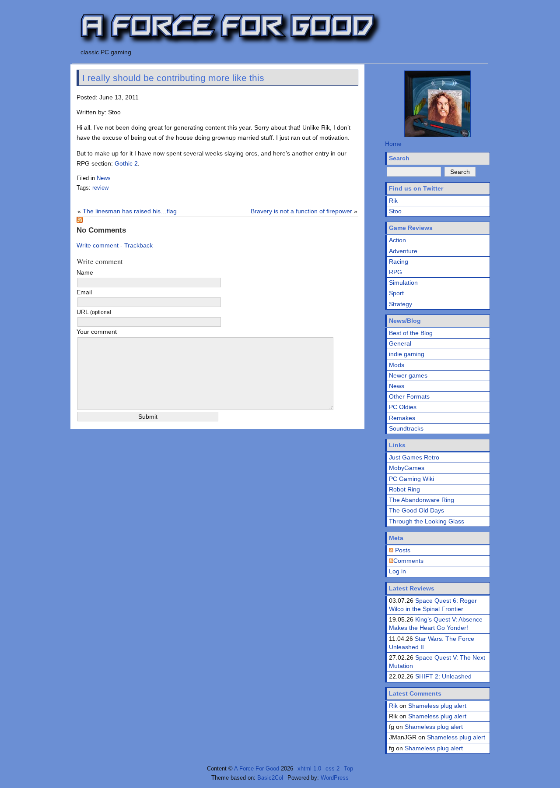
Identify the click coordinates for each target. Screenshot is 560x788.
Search (399, 158)
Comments (408, 560)
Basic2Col (270, 777)
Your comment (97, 331)
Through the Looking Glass (426, 521)
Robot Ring (404, 489)
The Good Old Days (416, 510)
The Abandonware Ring (421, 499)
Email (84, 292)
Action (397, 240)
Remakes (402, 417)
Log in (397, 571)
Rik (393, 200)
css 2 (333, 768)
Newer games (408, 375)
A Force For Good (256, 768)
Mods (396, 364)
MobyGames (406, 467)
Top (348, 768)
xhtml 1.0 (309, 768)
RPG (395, 272)
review (100, 188)
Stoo (395, 211)
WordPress (335, 777)
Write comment (98, 245)
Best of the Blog (411, 332)
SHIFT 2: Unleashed (443, 676)
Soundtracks (406, 428)
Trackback (138, 245)
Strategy (400, 303)
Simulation (403, 282)
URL (94, 311)
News (104, 178)
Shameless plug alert (437, 705)
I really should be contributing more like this (173, 78)
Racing (398, 261)
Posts (401, 550)
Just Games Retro (414, 457)
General (400, 343)
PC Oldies (402, 406)
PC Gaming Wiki (411, 478)
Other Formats (409, 396)
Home (393, 143)
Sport (396, 293)
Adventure (403, 250)
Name (85, 272)
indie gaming (406, 353)
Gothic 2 (126, 163)
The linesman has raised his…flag (130, 211)
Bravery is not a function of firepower (301, 211)
